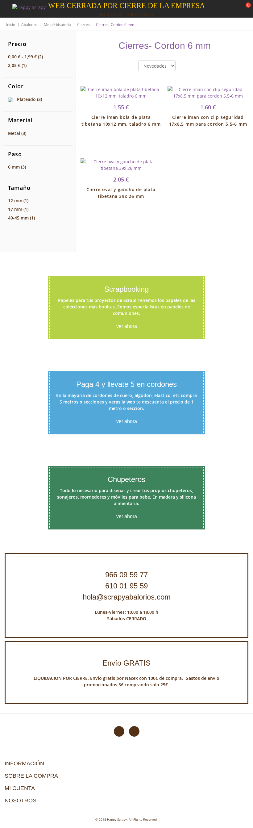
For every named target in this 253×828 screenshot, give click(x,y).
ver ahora (126, 326)
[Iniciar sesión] (225, 9)
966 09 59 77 (126, 575)
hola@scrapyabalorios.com (127, 597)
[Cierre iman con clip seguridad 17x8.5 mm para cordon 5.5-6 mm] (208, 92)
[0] (244, 9)
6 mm (17, 167)
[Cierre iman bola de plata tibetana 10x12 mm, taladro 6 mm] (121, 92)
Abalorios (29, 24)
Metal (17, 133)
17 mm (18, 209)
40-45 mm (21, 218)
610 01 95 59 (126, 586)
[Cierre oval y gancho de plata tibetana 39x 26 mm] (121, 164)
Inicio (10, 24)
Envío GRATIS (126, 663)
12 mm (18, 200)
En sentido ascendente (185, 66)
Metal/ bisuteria (57, 24)
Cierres (83, 24)
